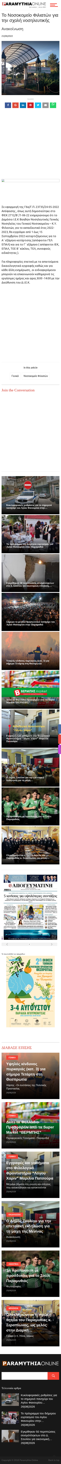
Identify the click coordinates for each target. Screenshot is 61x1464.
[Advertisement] (30, 149)
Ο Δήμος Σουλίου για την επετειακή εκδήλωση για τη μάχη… (25, 779)
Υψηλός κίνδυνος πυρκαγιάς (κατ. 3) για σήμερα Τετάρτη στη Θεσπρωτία (27, 662)
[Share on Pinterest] (30, 105)
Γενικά (15, 376)
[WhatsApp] (53, 105)
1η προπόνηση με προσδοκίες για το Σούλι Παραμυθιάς (28, 1275)
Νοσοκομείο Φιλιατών (36, 376)
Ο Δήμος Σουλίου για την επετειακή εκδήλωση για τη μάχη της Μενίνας (28, 1226)
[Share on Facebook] (8, 105)
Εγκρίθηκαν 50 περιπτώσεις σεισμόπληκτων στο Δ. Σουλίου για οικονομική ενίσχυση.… (30, 584)
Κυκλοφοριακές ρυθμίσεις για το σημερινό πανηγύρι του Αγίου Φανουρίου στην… (29, 506)
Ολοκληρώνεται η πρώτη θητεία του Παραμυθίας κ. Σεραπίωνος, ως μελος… (27, 856)
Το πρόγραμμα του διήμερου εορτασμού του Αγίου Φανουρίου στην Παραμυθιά (29, 545)
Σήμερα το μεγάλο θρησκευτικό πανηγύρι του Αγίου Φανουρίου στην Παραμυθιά (30, 623)
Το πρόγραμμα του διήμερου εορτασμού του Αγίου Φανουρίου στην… (38, 1417)
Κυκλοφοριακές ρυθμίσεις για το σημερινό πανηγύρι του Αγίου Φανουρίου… (39, 1399)
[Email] (45, 105)
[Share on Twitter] (38, 105)
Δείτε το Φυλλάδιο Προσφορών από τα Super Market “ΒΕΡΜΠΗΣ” (30, 1127)
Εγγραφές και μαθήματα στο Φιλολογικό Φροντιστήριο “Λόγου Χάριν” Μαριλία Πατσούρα (28, 738)
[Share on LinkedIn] (23, 105)
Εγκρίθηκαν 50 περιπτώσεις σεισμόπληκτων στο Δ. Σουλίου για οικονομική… (38, 1435)
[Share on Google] (15, 105)
